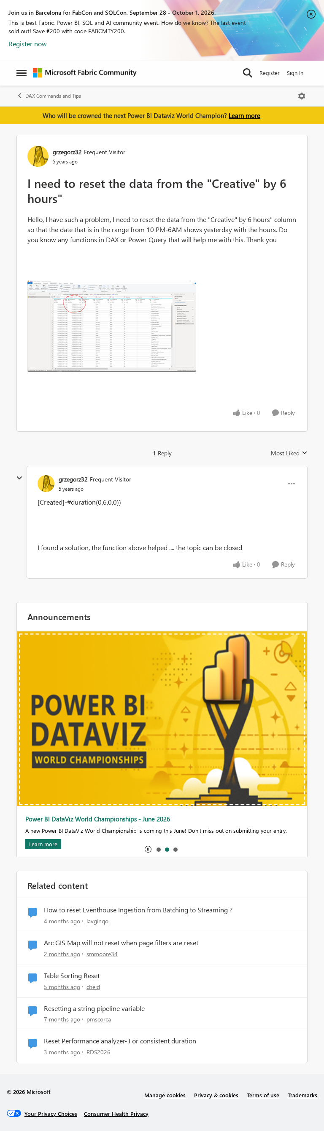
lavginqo (97, 921)
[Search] (248, 73)
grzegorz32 (67, 152)
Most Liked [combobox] (289, 453)
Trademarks (302, 1095)
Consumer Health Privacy (116, 1113)
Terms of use (263, 1095)
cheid (93, 987)
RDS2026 (98, 1052)
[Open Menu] (302, 96)
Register (269, 72)
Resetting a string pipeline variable (94, 1008)
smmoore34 (102, 954)
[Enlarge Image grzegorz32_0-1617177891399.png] (111, 326)
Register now (27, 43)
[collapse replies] (19, 478)
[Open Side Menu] (21, 73)
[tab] (158, 849)
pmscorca (98, 1019)
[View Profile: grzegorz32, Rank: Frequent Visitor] (38, 156)
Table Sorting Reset (72, 975)
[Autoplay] (148, 849)
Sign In (295, 72)
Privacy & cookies (216, 1095)
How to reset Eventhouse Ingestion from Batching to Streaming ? (138, 910)
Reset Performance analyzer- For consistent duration (120, 1041)
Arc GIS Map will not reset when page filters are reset (121, 942)
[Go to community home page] (85, 73)
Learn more (244, 115)
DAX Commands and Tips (53, 96)
